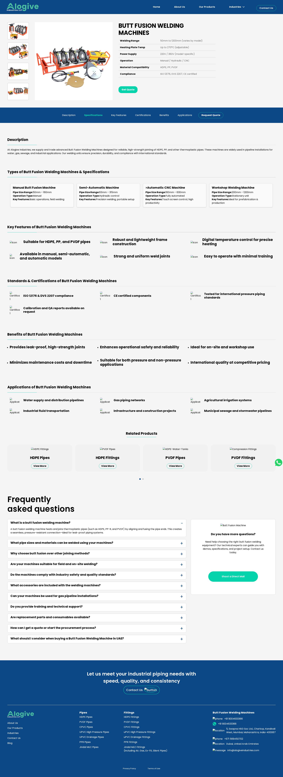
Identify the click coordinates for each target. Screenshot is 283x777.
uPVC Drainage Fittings (137, 737)
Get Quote (128, 89)
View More (39, 466)
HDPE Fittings (131, 717)
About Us (179, 7)
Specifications (93, 115)
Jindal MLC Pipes (88, 747)
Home (156, 7)
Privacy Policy (129, 768)
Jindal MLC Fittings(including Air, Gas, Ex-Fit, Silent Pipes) (145, 748)
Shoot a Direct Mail (233, 576)
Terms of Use (154, 768)
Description (68, 115)
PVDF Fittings (131, 722)
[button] (237, 7)
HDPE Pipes (85, 717)
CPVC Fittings (131, 727)
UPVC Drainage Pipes (91, 737)
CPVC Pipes (86, 727)
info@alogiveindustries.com (243, 750)
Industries (13, 733)
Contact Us (266, 8)
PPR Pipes (85, 742)
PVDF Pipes (85, 722)
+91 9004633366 (233, 718)
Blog (9, 743)
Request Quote (210, 115)
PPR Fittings (130, 742)
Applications (185, 115)
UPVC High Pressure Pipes (94, 732)
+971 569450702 (233, 739)
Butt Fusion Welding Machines (233, 712)
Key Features (118, 115)
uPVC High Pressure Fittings (139, 732)
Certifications (143, 115)
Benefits (164, 115)
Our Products (207, 7)
